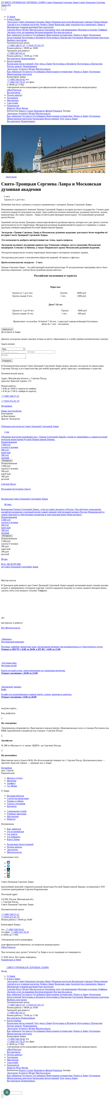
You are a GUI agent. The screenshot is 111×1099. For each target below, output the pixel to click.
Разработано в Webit (11, 959)
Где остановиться (15, 831)
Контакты (12, 806)
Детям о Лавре (47, 24)
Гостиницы (77, 37)
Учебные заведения (16, 814)
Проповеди (39, 111)
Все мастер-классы (63, 32)
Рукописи (57, 111)
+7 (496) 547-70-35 (16, 82)
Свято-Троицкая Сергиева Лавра (34, 22)
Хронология (13, 105)
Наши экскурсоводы (11, 411)
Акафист (11, 783)
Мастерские (13, 100)
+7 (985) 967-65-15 (16, 53)
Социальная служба (16, 811)
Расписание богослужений (20, 63)
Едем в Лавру (13, 19)
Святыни (88, 22)
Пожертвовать (28, 58)
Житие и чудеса (14, 778)
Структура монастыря (18, 798)
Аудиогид (23, 69)
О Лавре (11, 16)
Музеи (25, 29)
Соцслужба (12, 103)
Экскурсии (12, 22)
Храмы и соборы (15, 801)
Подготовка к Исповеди (34, 37)
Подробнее (7, 406)
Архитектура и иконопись (84, 24)
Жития (48, 111)
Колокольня (77, 22)
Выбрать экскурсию (17, 40)
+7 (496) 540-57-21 (16, 45)
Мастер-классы (36, 29)
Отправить (7, 361)
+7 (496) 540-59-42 (16, 79)
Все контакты (13, 58)
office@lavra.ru (14, 90)
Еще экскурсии (45, 27)
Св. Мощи (12, 786)
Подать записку (14, 66)
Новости (11, 108)
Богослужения (14, 61)
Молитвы (11, 780)
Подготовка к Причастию (59, 37)
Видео (25, 108)
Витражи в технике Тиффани (92, 29)
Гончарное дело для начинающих (61, 29)
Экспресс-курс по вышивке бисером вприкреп (30, 32)
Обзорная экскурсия (61, 22)
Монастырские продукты (96, 37)
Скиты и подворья (16, 803)
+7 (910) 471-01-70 (35, 45)
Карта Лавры (13, 839)
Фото (18, 108)
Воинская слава (62, 24)
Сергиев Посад (14, 29)
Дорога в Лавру (81, 35)
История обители (15, 796)
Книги (22, 111)
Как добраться (14, 35)
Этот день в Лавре (43, 63)
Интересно (7, 461)
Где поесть (27, 35)
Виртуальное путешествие (59, 35)
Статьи (29, 111)
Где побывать (39, 35)
